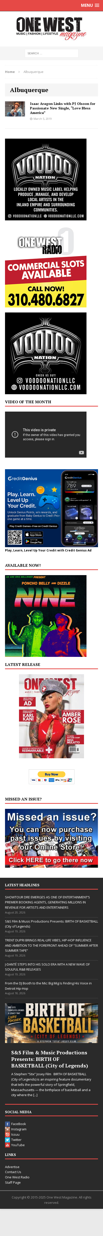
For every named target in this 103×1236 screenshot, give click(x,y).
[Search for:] (51, 53)
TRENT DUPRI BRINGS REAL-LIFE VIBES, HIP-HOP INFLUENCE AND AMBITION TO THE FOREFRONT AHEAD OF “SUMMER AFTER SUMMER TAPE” (51, 945)
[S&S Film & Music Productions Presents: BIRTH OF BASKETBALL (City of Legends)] (51, 1023)
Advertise (12, 1167)
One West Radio (17, 1177)
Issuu (15, 1134)
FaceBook (18, 1124)
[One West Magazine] (51, 29)
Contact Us (13, 1172)
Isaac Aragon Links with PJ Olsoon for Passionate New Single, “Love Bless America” (62, 108)
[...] (35, 1095)
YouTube (18, 1145)
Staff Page (13, 1182)
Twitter (16, 1139)
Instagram (18, 1129)
